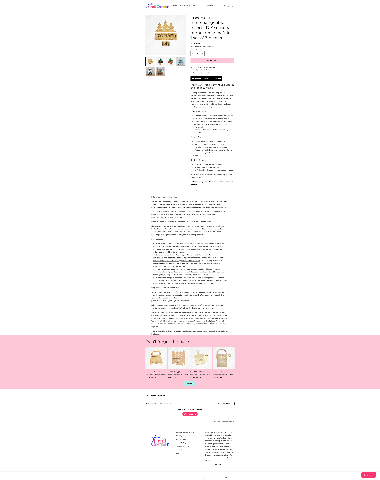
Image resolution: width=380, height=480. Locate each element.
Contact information (183, 479)
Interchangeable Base (203, 182)
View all (190, 384)
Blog (177, 453)
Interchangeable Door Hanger (164, 207)
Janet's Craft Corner (162, 477)
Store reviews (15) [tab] (165, 403)
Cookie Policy (180, 443)
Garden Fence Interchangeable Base (205, 204)
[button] (184, 5)
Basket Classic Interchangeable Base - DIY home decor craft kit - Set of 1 (223, 372)
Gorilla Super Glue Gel (190, 260)
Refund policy (189, 477)
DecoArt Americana (176, 258)
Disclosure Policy (182, 446)
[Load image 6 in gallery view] (160, 71)
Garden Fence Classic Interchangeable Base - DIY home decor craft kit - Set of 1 (178, 372)
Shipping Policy (181, 436)
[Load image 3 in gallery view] (170, 61)
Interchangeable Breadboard (194, 207)
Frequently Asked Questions (186, 432)
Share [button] (194, 191)
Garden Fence (212, 124)
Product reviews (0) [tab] (152, 403)
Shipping (193, 46)
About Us (179, 450)
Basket (229, 121)
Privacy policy (200, 477)
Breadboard (197, 124)
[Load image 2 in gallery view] (160, 61)
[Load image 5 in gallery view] (150, 71)
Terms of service (212, 477)
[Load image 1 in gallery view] (150, 61)
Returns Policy (181, 439)
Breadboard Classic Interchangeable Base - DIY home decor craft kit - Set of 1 (200, 372)
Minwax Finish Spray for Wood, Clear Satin (171, 263)
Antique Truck (219, 121)
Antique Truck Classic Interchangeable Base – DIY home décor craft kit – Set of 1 (155, 372)
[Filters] (218, 403)
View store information (202, 73)
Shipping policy (225, 477)
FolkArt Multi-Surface (196, 255)
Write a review (190, 414)
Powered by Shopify (176, 477)
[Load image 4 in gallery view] (181, 61)
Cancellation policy (198, 479)
